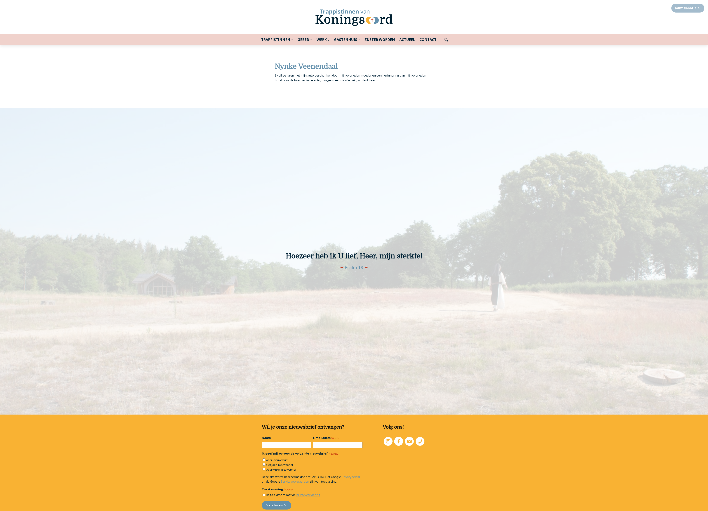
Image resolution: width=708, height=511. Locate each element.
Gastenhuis (345, 39)
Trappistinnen (275, 39)
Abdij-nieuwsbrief (277, 460)
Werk (322, 39)
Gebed (303, 39)
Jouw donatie (686, 8)
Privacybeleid (351, 477)
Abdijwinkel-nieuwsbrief (281, 469)
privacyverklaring (308, 495)
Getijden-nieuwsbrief (279, 465)
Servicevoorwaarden (295, 481)
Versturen (274, 505)
